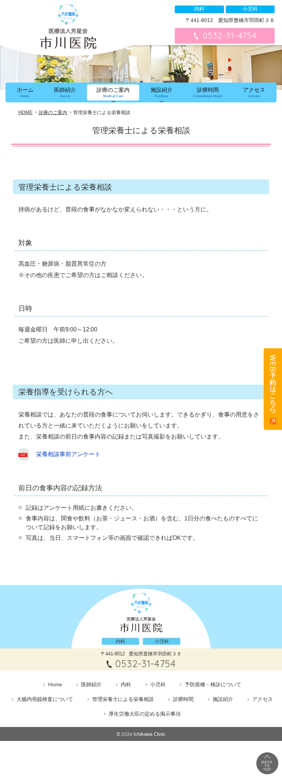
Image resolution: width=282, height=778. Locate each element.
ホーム (25, 92)
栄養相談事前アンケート (68, 454)
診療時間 (208, 92)
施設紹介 (162, 92)
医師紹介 (65, 92)
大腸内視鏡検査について (45, 699)
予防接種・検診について (213, 684)
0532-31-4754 (229, 35)
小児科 (158, 684)
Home (55, 684)
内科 (126, 684)
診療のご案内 (113, 92)
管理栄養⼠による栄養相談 (123, 699)
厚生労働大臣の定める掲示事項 (145, 714)
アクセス (254, 92)
